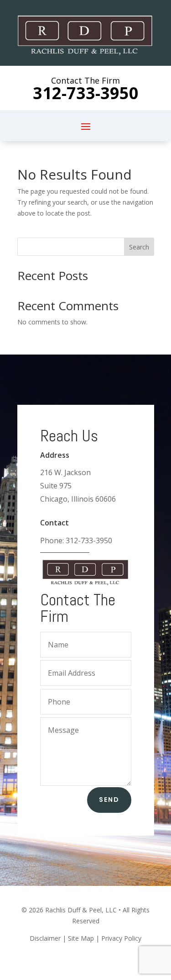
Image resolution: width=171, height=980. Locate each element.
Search (139, 247)
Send (109, 799)
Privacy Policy (121, 938)
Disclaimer (45, 938)
